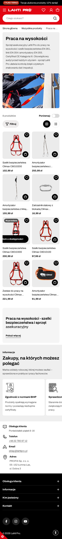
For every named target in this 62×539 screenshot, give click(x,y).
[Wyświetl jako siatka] (47, 124)
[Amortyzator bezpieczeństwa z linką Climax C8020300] (16, 188)
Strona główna (10, 28)
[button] (26, 134)
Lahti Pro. (16, 533)
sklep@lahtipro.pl (18, 451)
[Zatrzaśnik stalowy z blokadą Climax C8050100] (45, 188)
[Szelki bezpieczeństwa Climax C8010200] (16, 145)
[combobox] (31, 18)
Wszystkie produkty (31, 28)
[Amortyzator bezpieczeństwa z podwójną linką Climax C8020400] (45, 145)
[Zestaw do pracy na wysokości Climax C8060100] (16, 273)
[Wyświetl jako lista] (55, 124)
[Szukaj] (55, 18)
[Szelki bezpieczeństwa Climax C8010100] (45, 230)
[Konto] (51, 10)
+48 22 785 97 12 (18, 441)
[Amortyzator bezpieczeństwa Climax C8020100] (45, 273)
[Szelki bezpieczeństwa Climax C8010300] (16, 230)
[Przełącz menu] (4, 10)
